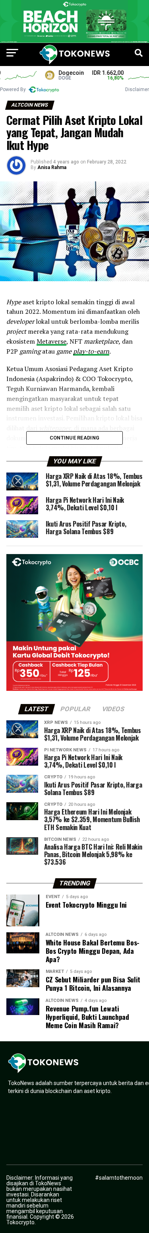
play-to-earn (91, 351)
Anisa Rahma (51, 167)
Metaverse (51, 341)
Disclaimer (137, 89)
